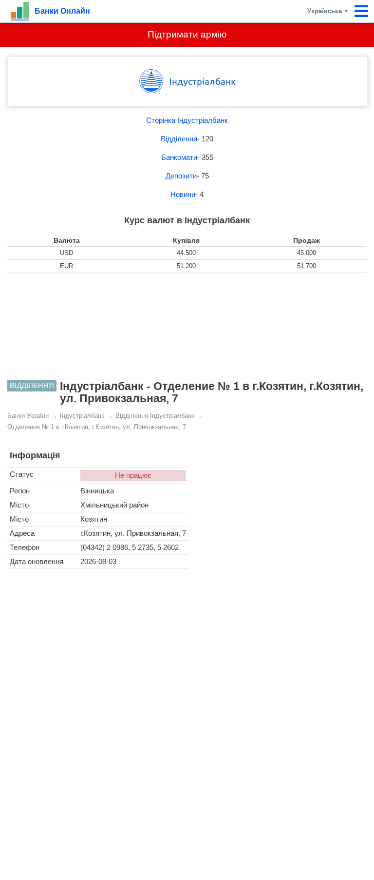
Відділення (179, 139)
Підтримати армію (187, 34)
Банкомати (179, 157)
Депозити (181, 176)
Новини (182, 194)
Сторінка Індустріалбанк (187, 120)
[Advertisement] (187, 326)
